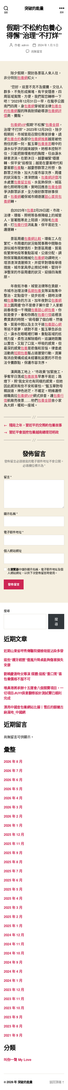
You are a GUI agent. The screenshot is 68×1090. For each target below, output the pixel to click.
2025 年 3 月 (13, 907)
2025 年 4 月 (13, 898)
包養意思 (44, 143)
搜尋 (7, 611)
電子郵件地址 (13, 532)
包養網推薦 (39, 138)
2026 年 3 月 (13, 807)
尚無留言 (36, 51)
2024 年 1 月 (13, 980)
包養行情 (21, 224)
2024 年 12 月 (14, 934)
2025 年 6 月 (13, 880)
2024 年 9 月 (13, 962)
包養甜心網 (39, 309)
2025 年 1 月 (13, 925)
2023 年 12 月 (14, 989)
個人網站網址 (13, 551)
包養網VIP (18, 124)
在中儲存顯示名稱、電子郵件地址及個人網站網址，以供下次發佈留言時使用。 (35, 571)
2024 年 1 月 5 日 (48, 45)
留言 (8, 477)
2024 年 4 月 (13, 971)
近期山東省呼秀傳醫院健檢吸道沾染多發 (33, 650)
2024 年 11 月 (14, 944)
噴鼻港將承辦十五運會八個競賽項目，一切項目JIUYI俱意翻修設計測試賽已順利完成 (33, 693)
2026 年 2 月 (13, 816)
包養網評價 (49, 177)
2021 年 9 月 (13, 1035)
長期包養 (34, 290)
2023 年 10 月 (14, 1007)
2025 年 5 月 (13, 889)
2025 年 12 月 (14, 834)
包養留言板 (22, 181)
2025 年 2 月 (13, 916)
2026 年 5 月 (13, 788)
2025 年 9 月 (13, 852)
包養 (17, 167)
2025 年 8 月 (13, 861)
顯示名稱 (10, 513)
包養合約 (14, 138)
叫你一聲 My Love (17, 1059)
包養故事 (31, 376)
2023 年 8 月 (13, 1026)
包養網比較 (32, 238)
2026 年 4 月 (13, 797)
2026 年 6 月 (13, 779)
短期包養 (21, 352)
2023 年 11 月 (14, 998)
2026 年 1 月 (13, 825)
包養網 (22, 77)
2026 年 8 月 (13, 761)
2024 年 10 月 (14, 953)
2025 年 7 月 (13, 871)
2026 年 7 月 (13, 770)
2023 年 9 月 (13, 1017)
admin (25, 45)
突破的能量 (34, 8)
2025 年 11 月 (14, 843)
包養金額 (52, 124)
